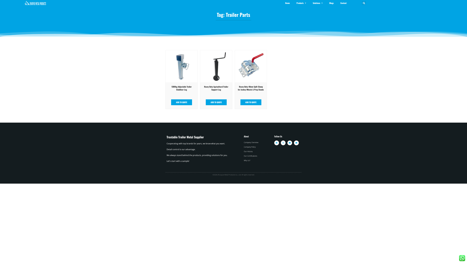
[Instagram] (283, 143)
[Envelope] (296, 143)
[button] (364, 3)
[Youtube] (289, 143)
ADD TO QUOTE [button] (181, 102)
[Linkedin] (276, 143)
